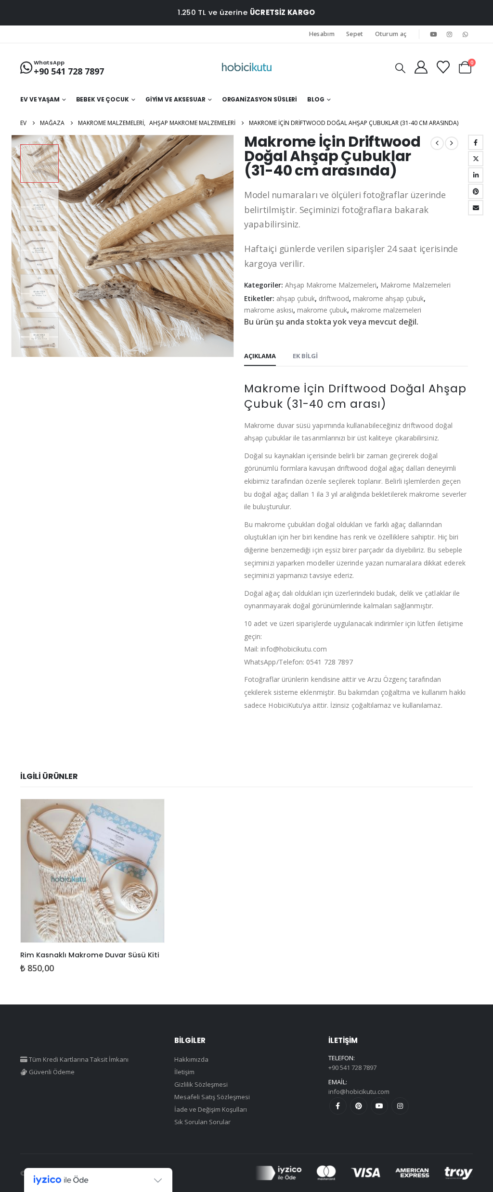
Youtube (379, 1106)
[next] (451, 143)
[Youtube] (433, 34)
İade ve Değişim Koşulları (210, 1109)
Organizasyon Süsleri (260, 99)
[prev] (437, 143)
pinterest (475, 191)
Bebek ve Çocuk (102, 99)
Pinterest (358, 1106)
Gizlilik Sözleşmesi (201, 1084)
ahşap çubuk (295, 298)
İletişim (184, 1071)
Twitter (475, 158)
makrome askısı (268, 309)
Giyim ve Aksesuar (175, 99)
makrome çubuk (322, 309)
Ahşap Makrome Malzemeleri (330, 284)
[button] (400, 68)
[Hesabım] (420, 67)
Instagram (400, 1106)
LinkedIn (475, 175)
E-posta (475, 207)
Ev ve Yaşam (40, 99)
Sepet (354, 34)
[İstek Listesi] (443, 67)
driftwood (334, 298)
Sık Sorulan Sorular (202, 1121)
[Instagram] (449, 34)
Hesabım (322, 34)
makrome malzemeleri (386, 309)
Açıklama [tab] (260, 355)
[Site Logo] (246, 67)
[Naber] (465, 34)
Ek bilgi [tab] (305, 355)
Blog (315, 99)
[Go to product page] (92, 870)
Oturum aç (391, 34)
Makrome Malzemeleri (415, 284)
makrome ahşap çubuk (388, 298)
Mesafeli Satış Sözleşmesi (212, 1096)
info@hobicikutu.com (358, 1091)
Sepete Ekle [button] (148, 815)
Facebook (475, 142)
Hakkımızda (191, 1059)
